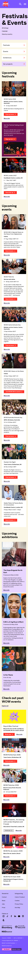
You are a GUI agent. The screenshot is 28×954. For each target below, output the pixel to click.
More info (7, 118)
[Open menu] (25, 4)
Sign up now (9, 139)
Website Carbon (16, 949)
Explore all (5, 706)
